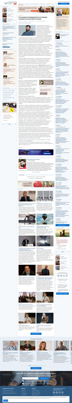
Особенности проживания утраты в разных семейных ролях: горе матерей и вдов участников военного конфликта (9, 28)
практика (20, 21)
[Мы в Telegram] (58, 276)
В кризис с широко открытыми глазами (26, 277)
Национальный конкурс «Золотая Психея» (10, 393)
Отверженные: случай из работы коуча (44, 203)
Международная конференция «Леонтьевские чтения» (61, 222)
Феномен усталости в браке (42, 352)
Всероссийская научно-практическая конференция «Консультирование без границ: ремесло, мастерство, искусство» (62, 195)
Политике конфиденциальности (43, 398)
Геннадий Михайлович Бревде (26, 22)
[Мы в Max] (67, 276)
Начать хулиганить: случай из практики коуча (26, 227)
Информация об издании (36, 393)
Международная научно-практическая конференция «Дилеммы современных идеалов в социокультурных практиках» (62, 179)
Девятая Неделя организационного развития (62, 46)
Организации (42, 4)
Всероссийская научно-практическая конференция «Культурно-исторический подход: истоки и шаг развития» (62, 204)
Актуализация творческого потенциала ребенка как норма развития (60, 353)
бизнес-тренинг (31, 21)
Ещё (53, 4)
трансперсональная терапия (40, 21)
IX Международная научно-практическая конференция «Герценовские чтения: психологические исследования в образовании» (62, 92)
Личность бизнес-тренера (24, 325)
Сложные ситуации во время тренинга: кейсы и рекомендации (44, 305)
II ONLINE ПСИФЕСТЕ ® (41, 139)
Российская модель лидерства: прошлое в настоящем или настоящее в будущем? (44, 278)
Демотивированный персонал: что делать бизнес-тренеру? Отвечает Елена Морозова (27, 204)
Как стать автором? (36, 172)
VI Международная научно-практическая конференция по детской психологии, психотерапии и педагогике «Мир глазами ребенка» (62, 83)
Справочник (48, 4)
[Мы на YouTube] (64, 276)
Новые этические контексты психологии (8, 44)
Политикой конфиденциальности (62, 285)
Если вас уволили (39, 248)
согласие (61, 286)
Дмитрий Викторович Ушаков (62, 16)
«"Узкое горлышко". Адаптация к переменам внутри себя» (43, 227)
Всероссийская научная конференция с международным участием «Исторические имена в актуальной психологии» (62, 160)
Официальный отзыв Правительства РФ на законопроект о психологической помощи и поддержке (9, 39)
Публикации (21, 4)
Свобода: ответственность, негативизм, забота (25, 353)
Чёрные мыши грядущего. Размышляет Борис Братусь (10, 353)
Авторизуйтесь (31, 178)
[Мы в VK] (61, 276)
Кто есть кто (27, 4)
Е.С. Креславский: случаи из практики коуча (43, 326)
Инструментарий (34, 4)
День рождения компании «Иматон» (26, 304)
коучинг (25, 21)
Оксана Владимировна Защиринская (64, 35)
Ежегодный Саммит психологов (8, 390)
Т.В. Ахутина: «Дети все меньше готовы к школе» (8, 33)
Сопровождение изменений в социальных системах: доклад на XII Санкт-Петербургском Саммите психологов (27, 249)
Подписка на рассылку (35, 390)
